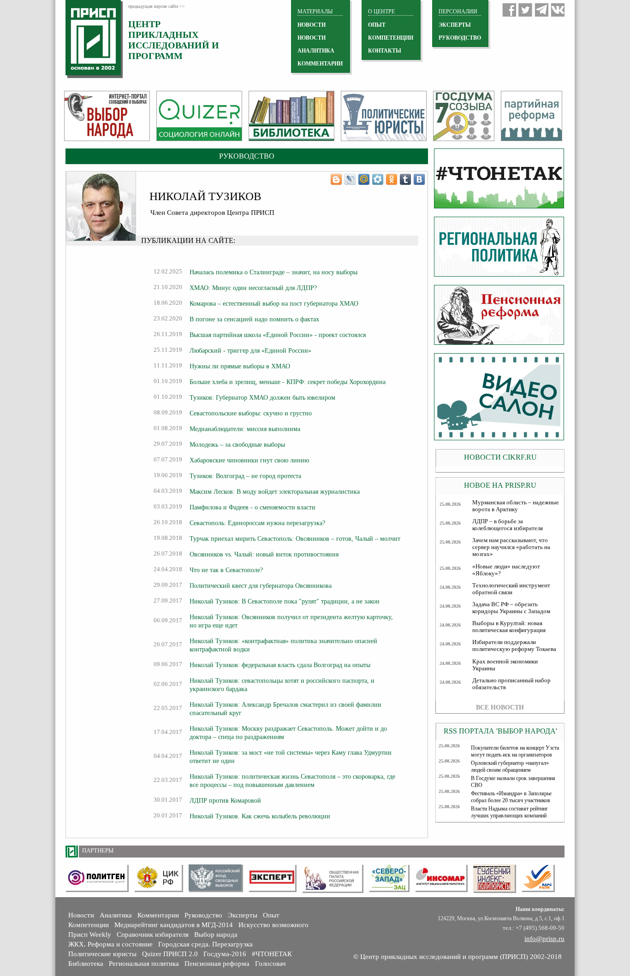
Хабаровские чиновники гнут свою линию (249, 460)
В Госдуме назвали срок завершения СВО (513, 781)
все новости (500, 707)
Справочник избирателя (153, 934)
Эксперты (242, 915)
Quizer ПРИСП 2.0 (170, 954)
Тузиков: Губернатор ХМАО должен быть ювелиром (262, 397)
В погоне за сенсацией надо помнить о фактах (254, 319)
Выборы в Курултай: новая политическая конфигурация (509, 626)
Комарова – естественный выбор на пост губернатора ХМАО (274, 303)
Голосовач (270, 963)
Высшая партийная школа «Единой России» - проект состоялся (278, 334)
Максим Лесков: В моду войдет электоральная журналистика (275, 491)
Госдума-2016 (224, 954)
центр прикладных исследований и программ (173, 40)
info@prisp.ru (544, 938)
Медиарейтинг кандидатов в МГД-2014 (173, 925)
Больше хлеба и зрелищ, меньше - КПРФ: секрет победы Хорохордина (288, 381)
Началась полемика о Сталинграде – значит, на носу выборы (273, 272)
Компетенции (88, 925)
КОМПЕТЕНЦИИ (390, 38)
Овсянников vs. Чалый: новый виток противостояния (264, 554)
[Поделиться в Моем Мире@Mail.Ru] (363, 179)
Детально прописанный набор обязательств (511, 684)
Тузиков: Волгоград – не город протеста (245, 475)
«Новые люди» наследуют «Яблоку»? (506, 570)
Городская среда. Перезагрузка (205, 944)
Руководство (460, 38)
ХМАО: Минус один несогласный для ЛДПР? (253, 287)
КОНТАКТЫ (384, 50)
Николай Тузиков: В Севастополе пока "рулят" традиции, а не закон (285, 601)
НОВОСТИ (311, 25)
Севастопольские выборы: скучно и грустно (251, 413)
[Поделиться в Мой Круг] (377, 179)
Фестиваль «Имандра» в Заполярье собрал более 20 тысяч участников (511, 797)
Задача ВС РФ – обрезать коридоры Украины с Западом (511, 608)
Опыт (271, 915)
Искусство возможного (273, 925)
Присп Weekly (89, 934)
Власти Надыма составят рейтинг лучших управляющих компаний (509, 812)
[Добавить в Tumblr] (405, 179)
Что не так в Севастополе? (226, 570)
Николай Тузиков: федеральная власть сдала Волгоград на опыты (280, 664)
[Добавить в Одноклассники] (391, 179)
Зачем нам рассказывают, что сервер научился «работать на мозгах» (511, 547)
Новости (81, 915)
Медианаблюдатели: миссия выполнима (245, 428)
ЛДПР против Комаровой (225, 800)
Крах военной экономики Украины (505, 665)
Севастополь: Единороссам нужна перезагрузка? (257, 522)
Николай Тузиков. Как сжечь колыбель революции (260, 816)
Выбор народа (216, 934)
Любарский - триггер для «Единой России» (250, 350)
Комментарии (158, 915)
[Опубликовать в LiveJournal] (350, 179)
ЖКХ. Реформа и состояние (110, 944)
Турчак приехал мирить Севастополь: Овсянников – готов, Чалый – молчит (295, 538)
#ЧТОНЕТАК (272, 954)
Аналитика (116, 915)
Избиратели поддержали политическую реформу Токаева (514, 645)
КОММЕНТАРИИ (320, 63)
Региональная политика (144, 963)
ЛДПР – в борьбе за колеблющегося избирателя (507, 525)
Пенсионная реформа (217, 963)
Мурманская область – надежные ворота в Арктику (515, 506)
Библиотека (85, 963)
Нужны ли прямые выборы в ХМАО (240, 366)
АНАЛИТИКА (315, 50)
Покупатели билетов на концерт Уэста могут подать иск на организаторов (515, 751)
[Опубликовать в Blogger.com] (336, 179)
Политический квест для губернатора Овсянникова (261, 585)
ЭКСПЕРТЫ (455, 25)
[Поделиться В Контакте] (419, 179)
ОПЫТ (377, 25)
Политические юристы (102, 954)
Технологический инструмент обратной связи (511, 589)
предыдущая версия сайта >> (156, 6)
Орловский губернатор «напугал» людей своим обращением (510, 766)
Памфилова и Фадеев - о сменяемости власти (252, 507)
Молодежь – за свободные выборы (237, 444)
